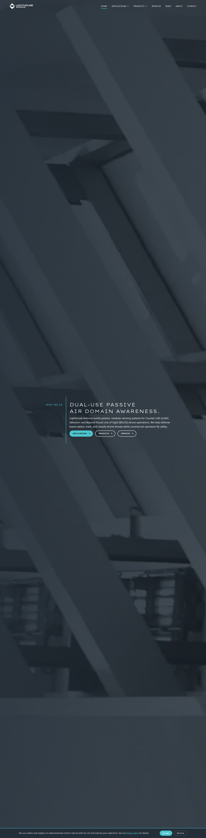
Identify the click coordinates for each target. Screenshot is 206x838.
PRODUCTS (139, 6)
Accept (166, 833)
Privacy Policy (132, 833)
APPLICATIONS (119, 6)
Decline (180, 833)
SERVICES (156, 6)
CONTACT (192, 6)
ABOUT (179, 6)
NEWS (168, 6)
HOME (104, 6)
